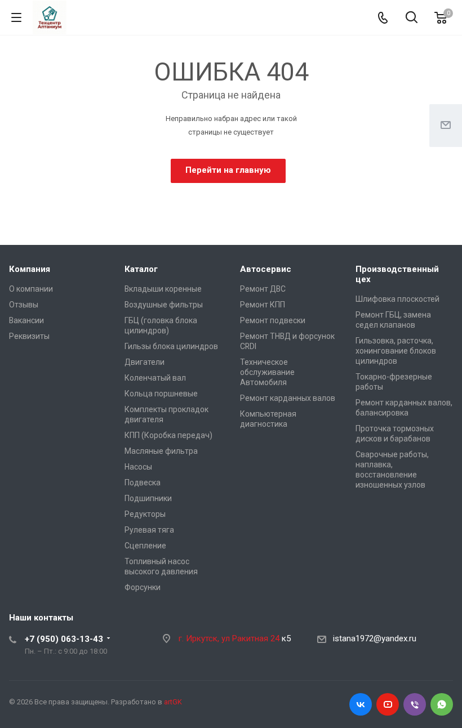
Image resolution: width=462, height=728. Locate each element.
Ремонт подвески (272, 320)
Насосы (138, 466)
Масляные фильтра (161, 450)
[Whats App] (441, 704)
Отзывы (23, 304)
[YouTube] (387, 704)
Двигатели (145, 362)
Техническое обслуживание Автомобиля (267, 372)
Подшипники (148, 498)
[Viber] (414, 704)
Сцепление (145, 545)
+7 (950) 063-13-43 (64, 639)
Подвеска (143, 482)
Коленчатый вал (155, 377)
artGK (173, 702)
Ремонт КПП (262, 304)
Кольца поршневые (161, 393)
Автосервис (265, 269)
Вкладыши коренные (163, 288)
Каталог (141, 269)
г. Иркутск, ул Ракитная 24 (230, 638)
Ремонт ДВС (263, 288)
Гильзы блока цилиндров (171, 346)
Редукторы (145, 514)
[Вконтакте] (360, 704)
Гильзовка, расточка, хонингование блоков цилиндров (396, 350)
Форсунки (143, 587)
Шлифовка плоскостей (397, 298)
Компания (29, 269)
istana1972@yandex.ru (374, 638)
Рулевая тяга (149, 529)
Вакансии (26, 320)
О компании (31, 288)
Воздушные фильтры (164, 304)
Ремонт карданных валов (287, 398)
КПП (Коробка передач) (168, 435)
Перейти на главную (228, 170)
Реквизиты (29, 336)
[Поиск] (411, 18)
